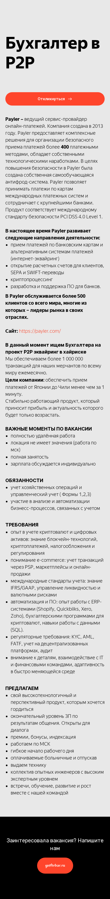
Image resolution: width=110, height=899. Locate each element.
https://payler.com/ (40, 331)
